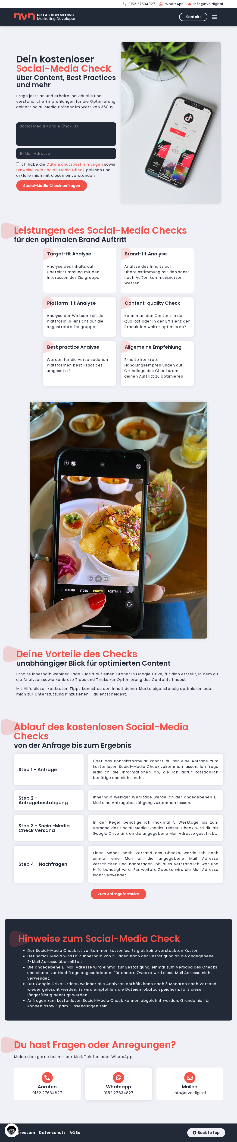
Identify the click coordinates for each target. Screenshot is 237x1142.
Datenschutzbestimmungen (75, 164)
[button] (11, 1130)
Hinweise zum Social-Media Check (50, 170)
